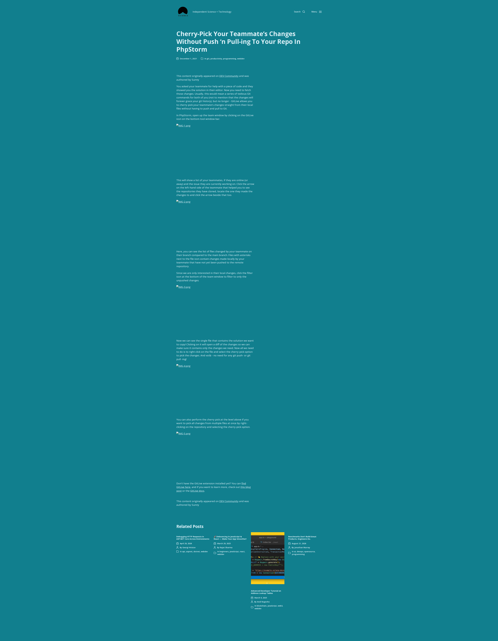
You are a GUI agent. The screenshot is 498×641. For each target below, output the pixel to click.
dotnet (196, 551)
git (208, 58)
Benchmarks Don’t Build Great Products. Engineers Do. (302, 537)
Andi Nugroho (263, 601)
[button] (267, 583)
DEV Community (228, 76)
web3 (280, 606)
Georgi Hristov (188, 547)
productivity (216, 58)
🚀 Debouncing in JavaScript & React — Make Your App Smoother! (230, 537)
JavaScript (234, 551)
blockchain (262, 606)
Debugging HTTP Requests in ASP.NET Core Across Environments (192, 537)
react (242, 551)
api (183, 551)
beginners (224, 551)
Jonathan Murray (302, 547)
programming (229, 58)
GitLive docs (197, 490)
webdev (240, 58)
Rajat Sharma (226, 547)
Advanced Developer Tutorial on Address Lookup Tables (266, 592)
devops (300, 551)
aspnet (189, 551)
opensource (309, 551)
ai (295, 551)
